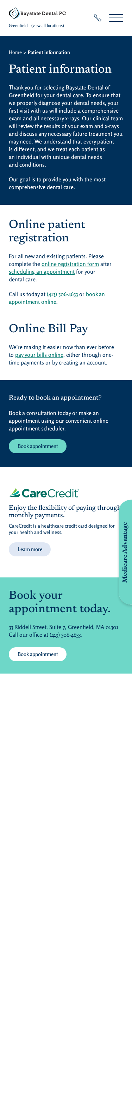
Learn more (30, 549)
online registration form (70, 263)
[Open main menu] (116, 18)
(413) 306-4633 (62, 293)
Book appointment (38, 446)
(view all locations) (47, 25)
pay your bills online (39, 354)
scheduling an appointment (42, 271)
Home (15, 52)
